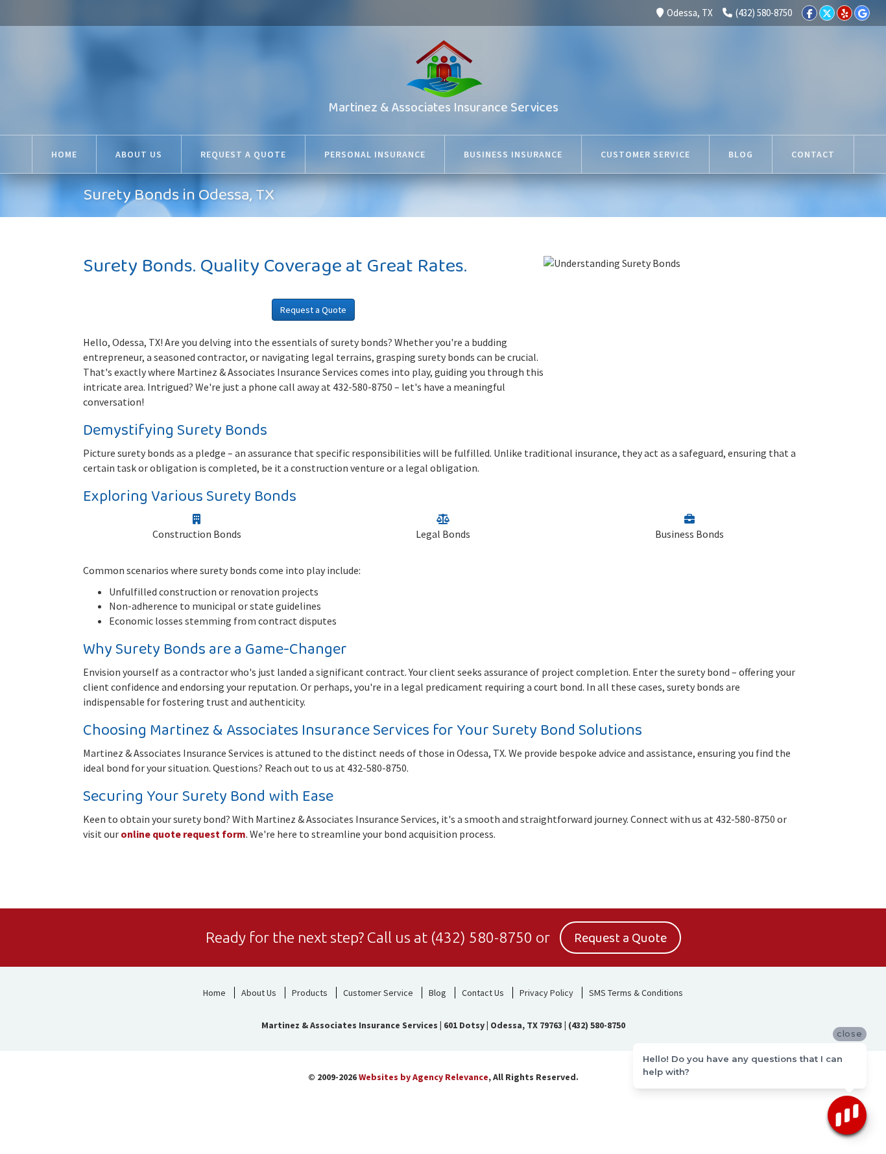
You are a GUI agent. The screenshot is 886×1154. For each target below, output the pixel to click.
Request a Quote (313, 310)
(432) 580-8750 (764, 12)
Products (310, 992)
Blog (437, 992)
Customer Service (378, 992)
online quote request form (183, 833)
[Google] (862, 13)
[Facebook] (809, 13)
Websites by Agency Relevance (423, 1077)
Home (214, 992)
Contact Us (483, 992)
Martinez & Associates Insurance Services (443, 107)
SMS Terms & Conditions (636, 992)
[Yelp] (844, 13)
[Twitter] (827, 13)
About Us (258, 992)
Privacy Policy (546, 992)
